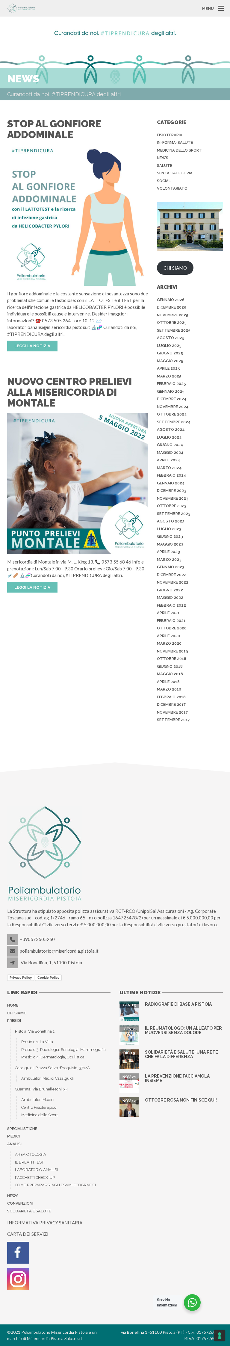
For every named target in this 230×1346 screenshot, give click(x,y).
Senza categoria (175, 173)
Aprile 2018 (168, 681)
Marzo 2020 (169, 643)
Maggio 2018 (170, 674)
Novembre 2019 (172, 651)
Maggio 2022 (170, 597)
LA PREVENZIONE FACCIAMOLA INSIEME (177, 1078)
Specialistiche (22, 1128)
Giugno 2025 (170, 353)
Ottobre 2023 (172, 506)
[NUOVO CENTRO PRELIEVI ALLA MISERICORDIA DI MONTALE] (77, 483)
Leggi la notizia (32, 346)
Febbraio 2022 (171, 605)
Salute (164, 165)
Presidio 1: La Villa (37, 1042)
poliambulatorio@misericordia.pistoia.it (59, 951)
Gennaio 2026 (170, 299)
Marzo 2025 (169, 376)
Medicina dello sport (179, 150)
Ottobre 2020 (172, 628)
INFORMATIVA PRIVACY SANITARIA (44, 1222)
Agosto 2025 (170, 338)
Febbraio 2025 (171, 383)
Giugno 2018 (170, 666)
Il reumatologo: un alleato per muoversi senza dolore (183, 1030)
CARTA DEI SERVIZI (28, 1234)
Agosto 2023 (170, 521)
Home (12, 1005)
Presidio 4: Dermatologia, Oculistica (52, 1057)
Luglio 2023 (169, 529)
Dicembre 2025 (171, 307)
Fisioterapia (169, 135)
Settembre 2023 (173, 513)
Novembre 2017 (172, 712)
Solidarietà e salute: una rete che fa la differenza (181, 1054)
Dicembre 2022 (171, 574)
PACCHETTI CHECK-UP (35, 1177)
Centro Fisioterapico (38, 1107)
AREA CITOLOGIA (30, 1154)
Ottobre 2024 (172, 414)
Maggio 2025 (170, 361)
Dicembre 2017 (171, 704)
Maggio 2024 (170, 452)
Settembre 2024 (174, 422)
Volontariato (172, 188)
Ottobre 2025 (172, 322)
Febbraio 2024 (171, 475)
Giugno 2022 (170, 590)
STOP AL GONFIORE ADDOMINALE (54, 129)
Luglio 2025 (169, 345)
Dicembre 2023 (171, 490)
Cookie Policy (48, 977)
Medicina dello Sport (39, 1115)
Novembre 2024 (173, 406)
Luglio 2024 (169, 437)
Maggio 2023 (170, 544)
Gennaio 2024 (171, 483)
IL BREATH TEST (29, 1162)
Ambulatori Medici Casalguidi (47, 1078)
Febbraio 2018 (171, 697)
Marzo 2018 (169, 689)
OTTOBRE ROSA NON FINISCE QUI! (181, 1100)
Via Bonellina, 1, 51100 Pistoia (51, 962)
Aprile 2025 (168, 368)
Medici (13, 1136)
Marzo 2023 (169, 559)
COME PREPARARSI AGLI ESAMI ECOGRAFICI (55, 1185)
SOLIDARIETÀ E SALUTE (29, 1211)
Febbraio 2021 (171, 620)
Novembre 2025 (172, 315)
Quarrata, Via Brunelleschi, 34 (41, 1089)
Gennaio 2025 (170, 391)
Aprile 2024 (168, 460)
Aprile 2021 (168, 613)
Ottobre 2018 (171, 658)
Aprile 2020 (168, 636)
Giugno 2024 (170, 444)
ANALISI (14, 1144)
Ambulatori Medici (37, 1099)
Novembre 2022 (172, 582)
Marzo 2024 (169, 468)
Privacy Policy (21, 977)
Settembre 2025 (173, 330)
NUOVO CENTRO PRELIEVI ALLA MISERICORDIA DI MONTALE (69, 392)
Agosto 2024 (171, 429)
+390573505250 (37, 939)
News (162, 157)
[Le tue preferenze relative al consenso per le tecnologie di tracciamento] (219, 1335)
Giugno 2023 (170, 536)
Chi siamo (17, 1013)
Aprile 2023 (168, 551)
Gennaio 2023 (170, 567)
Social (164, 181)
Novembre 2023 (172, 498)
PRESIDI (14, 1020)
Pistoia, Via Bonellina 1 (35, 1031)
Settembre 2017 (173, 719)
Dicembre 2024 (172, 399)
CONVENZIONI (20, 1203)
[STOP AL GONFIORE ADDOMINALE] (77, 214)
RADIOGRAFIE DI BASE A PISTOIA (178, 1004)
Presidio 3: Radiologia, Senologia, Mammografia (63, 1049)
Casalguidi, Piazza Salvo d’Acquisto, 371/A (52, 1068)
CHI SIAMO (175, 268)
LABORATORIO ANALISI (36, 1169)
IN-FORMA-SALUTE (175, 142)
